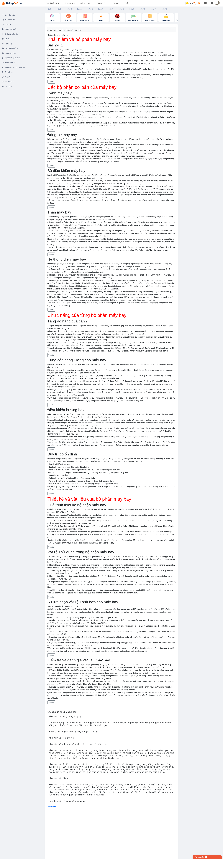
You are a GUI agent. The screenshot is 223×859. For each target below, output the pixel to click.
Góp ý (115, 3)
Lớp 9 (131, 9)
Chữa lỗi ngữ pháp (11, 34)
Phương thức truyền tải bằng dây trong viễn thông (73, 731)
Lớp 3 (69, 9)
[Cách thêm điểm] (194, 3)
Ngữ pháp (8, 43)
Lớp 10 (142, 9)
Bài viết (7, 39)
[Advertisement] (200, 29)
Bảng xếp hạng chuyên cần (14, 67)
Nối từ (7, 77)
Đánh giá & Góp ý (11, 48)
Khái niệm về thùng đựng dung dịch (66, 716)
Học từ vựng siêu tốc (12, 58)
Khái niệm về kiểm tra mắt (61, 737)
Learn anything (55, 30)
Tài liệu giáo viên (11, 29)
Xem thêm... (53, 806)
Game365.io (102, 3)
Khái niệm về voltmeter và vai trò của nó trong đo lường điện (78, 744)
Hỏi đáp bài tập (11, 20)
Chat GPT (8, 24)
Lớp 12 (164, 9)
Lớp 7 (111, 9)
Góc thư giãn (85, 3)
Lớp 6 (100, 9)
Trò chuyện (70, 3)
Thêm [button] (127, 3)
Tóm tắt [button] (51, 82)
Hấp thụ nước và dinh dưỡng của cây (67, 801)
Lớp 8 (121, 9)
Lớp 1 (48, 9)
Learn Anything (10, 53)
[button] (218, 3)
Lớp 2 (58, 9)
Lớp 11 (153, 9)
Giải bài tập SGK (52, 3)
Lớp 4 (79, 9)
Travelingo (9, 72)
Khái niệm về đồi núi (58, 778)
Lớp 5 (90, 9)
